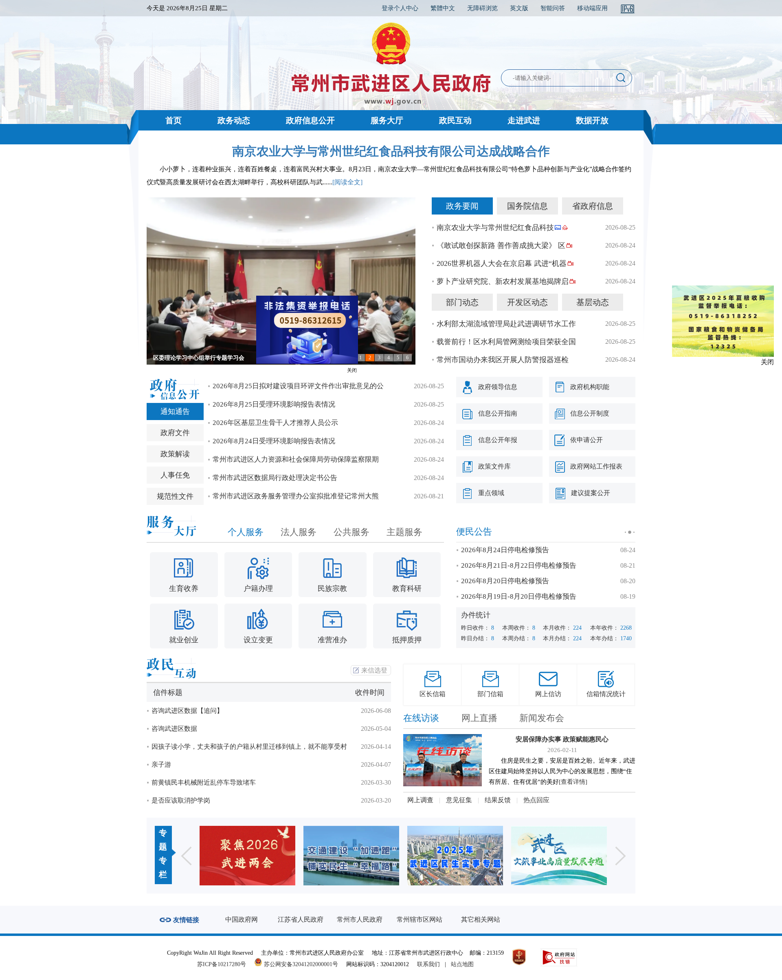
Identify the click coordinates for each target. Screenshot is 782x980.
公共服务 (351, 532)
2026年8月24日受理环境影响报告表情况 (274, 441)
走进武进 (523, 120)
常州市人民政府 (359, 919)
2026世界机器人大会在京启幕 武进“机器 (502, 263)
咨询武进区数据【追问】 (187, 710)
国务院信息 (527, 205)
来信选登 (374, 670)
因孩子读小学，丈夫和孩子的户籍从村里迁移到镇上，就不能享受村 (249, 746)
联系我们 (428, 964)
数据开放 (592, 120)
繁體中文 (443, 8)
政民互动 (455, 120)
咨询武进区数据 (174, 728)
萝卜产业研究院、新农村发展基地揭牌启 (503, 281)
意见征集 (459, 799)
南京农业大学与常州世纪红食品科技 (495, 227)
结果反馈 (498, 799)
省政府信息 (592, 205)
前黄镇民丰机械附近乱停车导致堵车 (204, 782)
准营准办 (332, 640)
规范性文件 (175, 496)
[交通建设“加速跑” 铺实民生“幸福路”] (275, 855)
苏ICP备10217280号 (225, 964)
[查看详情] (573, 782)
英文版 (519, 8)
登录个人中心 (400, 8)
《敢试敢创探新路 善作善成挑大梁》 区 (501, 245)
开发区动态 (527, 302)
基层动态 (592, 302)
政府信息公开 (310, 120)
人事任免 (175, 475)
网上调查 (420, 799)
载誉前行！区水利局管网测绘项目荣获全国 (506, 342)
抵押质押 (407, 640)
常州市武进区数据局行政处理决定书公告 (275, 478)
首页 (173, 120)
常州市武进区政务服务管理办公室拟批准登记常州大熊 (296, 496)
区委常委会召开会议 (178, 358)
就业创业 (183, 640)
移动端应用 (592, 8)
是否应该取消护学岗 (181, 800)
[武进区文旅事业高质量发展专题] (483, 855)
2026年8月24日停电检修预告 (505, 550)
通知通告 (175, 411)
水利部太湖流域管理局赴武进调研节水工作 (506, 324)
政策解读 (175, 454)
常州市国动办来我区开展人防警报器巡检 (503, 360)
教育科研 (407, 588)
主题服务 (404, 532)
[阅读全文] (347, 182)
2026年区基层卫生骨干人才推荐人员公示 (275, 423)
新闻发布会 (541, 718)
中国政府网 (241, 919)
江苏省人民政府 (300, 919)
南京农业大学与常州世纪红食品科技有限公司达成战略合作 (391, 151)
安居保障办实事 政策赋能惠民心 (562, 739)
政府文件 (175, 433)
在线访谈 (421, 718)
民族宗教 (332, 588)
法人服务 (298, 532)
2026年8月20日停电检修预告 (505, 581)
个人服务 (246, 532)
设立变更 (258, 640)
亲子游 (161, 764)
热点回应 (536, 799)
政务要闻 (462, 205)
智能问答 (552, 8)
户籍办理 (258, 588)
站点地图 (462, 964)
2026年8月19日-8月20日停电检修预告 (518, 596)
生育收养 (183, 588)
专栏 (163, 867)
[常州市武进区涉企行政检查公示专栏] (587, 855)
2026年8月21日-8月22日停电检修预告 (518, 565)
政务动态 (233, 120)
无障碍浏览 (482, 8)
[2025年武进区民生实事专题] (379, 855)
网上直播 (479, 718)
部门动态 (462, 302)
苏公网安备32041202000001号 (300, 964)
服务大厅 (387, 120)
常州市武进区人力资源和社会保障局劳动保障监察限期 (296, 459)
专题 (163, 839)
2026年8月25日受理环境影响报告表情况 (274, 404)
